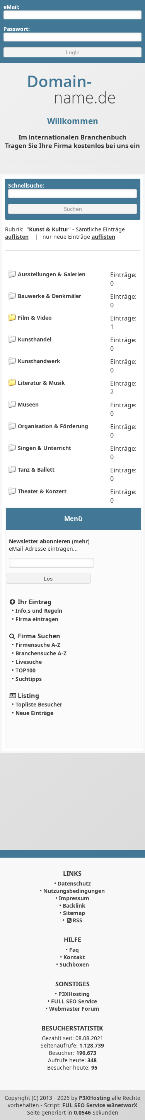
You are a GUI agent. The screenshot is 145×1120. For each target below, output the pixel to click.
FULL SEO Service (74, 1001)
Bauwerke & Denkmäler (48, 296)
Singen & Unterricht (43, 447)
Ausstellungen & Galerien (50, 274)
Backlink (74, 905)
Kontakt (74, 957)
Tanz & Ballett (35, 469)
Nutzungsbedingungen (74, 890)
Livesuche (28, 661)
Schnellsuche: (28, 185)
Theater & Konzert (41, 491)
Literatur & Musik (40, 382)
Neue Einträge (34, 713)
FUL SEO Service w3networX (99, 1105)
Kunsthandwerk (38, 361)
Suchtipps (28, 678)
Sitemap (74, 913)
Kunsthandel (33, 339)
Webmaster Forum (74, 1008)
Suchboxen (74, 964)
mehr (80, 541)
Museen (27, 404)
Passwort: (16, 29)
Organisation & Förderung (52, 426)
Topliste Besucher (38, 704)
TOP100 (25, 670)
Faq (74, 949)
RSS (77, 920)
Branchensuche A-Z (41, 653)
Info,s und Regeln (38, 610)
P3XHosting (74, 994)
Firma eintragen (36, 619)
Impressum (74, 898)
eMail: (11, 6)
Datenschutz (74, 883)
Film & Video (34, 317)
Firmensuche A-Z (37, 644)
